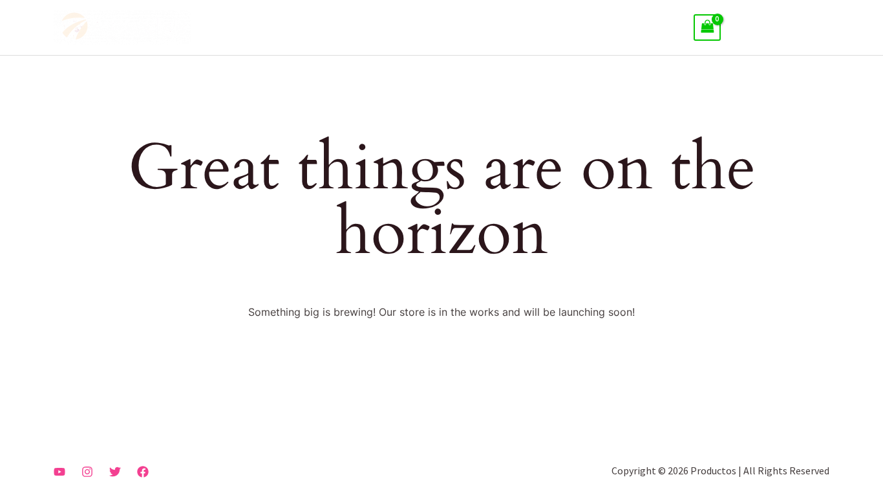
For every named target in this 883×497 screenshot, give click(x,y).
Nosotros (498, 27)
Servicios (559, 27)
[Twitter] (115, 472)
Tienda (655, 27)
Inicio (444, 27)
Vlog (609, 27)
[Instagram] (87, 472)
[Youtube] (59, 472)
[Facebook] (143, 472)
